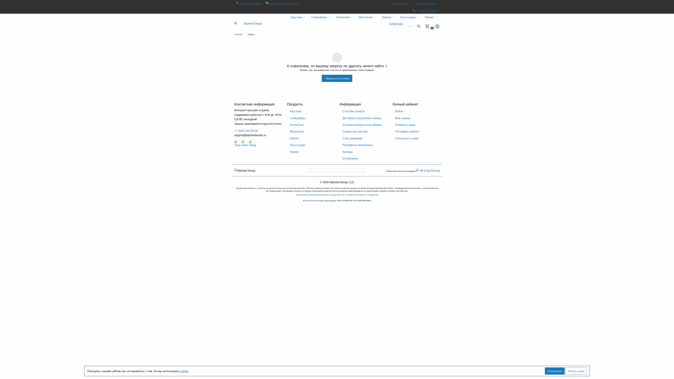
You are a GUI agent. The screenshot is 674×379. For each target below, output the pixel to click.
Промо (294, 152)
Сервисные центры (355, 131)
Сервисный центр (427, 3)
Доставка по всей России (283, 3)
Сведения (373, 194)
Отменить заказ (405, 125)
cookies (184, 371)
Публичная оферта (356, 194)
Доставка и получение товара (361, 118)
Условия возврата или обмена (362, 125)
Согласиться (555, 371)
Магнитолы (297, 131)
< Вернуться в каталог (337, 78)
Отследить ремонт (407, 131)
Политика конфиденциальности (313, 194)
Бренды (347, 152)
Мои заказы (402, 118)
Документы (338, 194)
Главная (238, 34)
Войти (399, 111)
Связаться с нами (406, 138)
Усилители (296, 125)
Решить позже (576, 371)
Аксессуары (297, 145)
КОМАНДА (396, 24)
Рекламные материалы (357, 145)
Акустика (295, 111)
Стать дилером (399, 3)
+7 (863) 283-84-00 (427, 11)
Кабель (294, 138)
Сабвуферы (298, 118)
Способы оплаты (353, 111)
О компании (350, 158)
